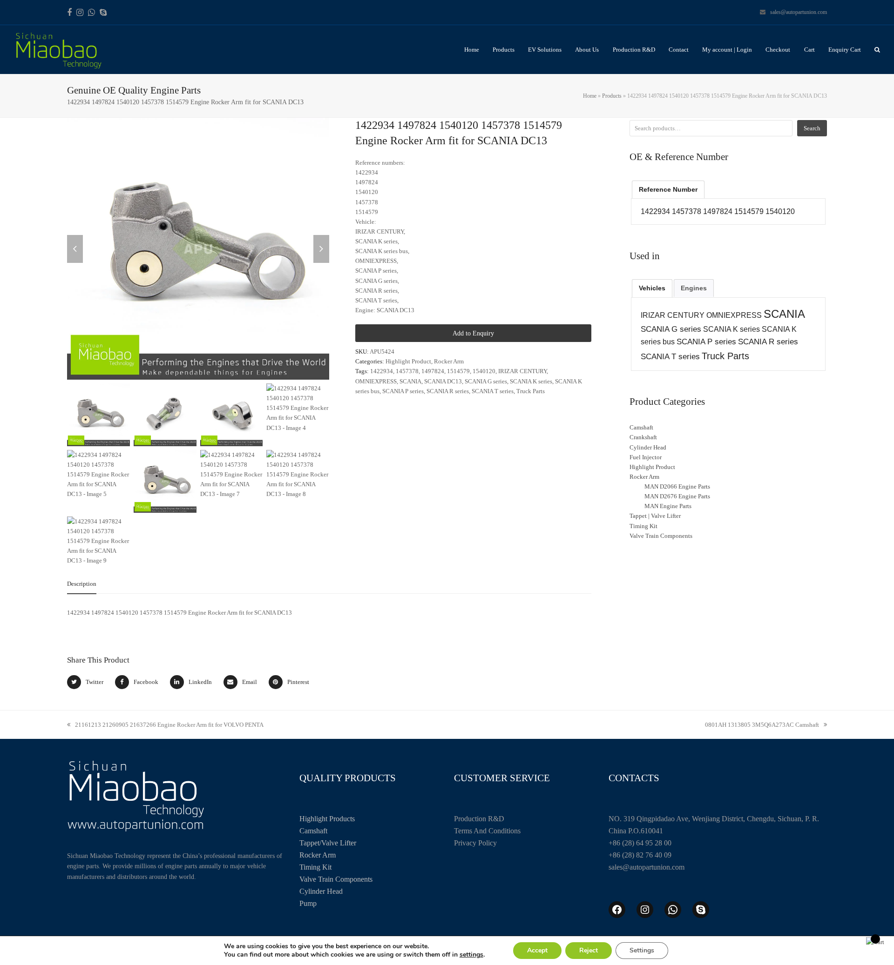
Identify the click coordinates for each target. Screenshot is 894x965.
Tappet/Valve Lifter (327, 843)
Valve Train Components (335, 879)
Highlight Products (327, 819)
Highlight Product (408, 361)
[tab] (81, 584)
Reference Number (668, 189)
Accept (537, 950)
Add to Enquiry (473, 333)
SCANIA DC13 (443, 381)
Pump (308, 903)
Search (812, 128)
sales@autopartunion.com (798, 12)
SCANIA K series (531, 381)
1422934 (381, 371)
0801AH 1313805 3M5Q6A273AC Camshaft (762, 725)
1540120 (484, 371)
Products (612, 96)
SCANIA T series (493, 391)
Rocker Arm (449, 361)
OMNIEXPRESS (376, 381)
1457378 (407, 371)
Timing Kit (315, 867)
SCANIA (410, 381)
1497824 (432, 371)
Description (81, 583)
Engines (694, 288)
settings (471, 955)
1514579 (458, 371)
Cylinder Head (321, 891)
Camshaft (313, 831)
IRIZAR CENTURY (522, 371)
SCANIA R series (448, 391)
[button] (877, 49)
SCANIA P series (403, 391)
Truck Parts (530, 391)
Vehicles (652, 288)
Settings (642, 950)
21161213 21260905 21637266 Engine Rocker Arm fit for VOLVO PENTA (165, 725)
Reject (588, 950)
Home (589, 96)
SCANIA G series (486, 381)
